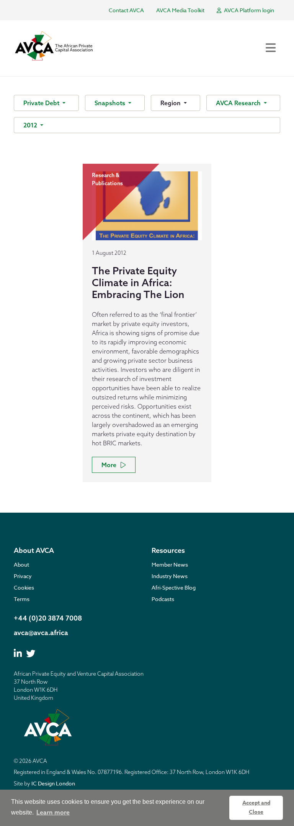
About (21, 564)
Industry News (170, 576)
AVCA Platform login (248, 10)
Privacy (23, 576)
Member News (170, 564)
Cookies (24, 587)
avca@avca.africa (41, 632)
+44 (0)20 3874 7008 (48, 618)
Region (171, 103)
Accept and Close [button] (256, 807)
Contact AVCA (126, 10)
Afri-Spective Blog (174, 587)
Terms (21, 599)
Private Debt (42, 103)
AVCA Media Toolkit (180, 10)
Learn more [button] (53, 812)
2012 (31, 125)
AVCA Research (239, 103)
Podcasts (163, 599)
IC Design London (53, 783)
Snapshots (111, 103)
